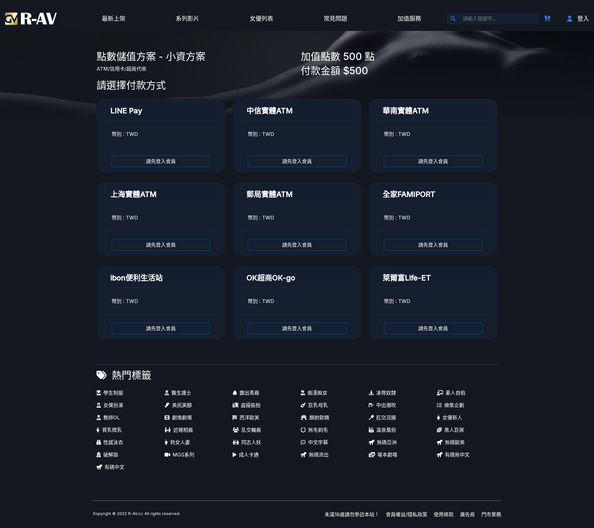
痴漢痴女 (317, 393)
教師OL (111, 417)
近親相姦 (183, 430)
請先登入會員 (161, 161)
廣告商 (467, 514)
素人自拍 (455, 393)
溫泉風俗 (386, 430)
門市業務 (491, 514)
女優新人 (452, 417)
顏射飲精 (319, 417)
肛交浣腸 (386, 417)
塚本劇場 (387, 455)
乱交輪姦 (251, 430)
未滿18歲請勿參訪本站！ (352, 514)
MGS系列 (183, 455)
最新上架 (113, 18)
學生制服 (113, 393)
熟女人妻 (180, 442)
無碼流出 (319, 455)
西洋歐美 (249, 417)
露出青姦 (249, 393)
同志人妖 (251, 442)
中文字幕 (318, 442)
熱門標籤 (131, 375)
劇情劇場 (182, 417)
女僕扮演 (113, 405)
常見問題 (335, 18)
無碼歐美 (455, 442)
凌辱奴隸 (386, 393)
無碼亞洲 (387, 442)
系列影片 (187, 18)
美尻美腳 (182, 405)
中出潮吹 (386, 405)
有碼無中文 (457, 455)
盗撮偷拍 (250, 405)
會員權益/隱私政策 (406, 514)
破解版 (110, 455)
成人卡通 (249, 455)
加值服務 (409, 18)
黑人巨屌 (454, 430)
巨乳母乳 (318, 405)
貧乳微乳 (112, 430)
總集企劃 (454, 405)
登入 (583, 18)
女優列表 (261, 18)
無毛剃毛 (318, 430)
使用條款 (444, 514)
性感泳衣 (113, 442)
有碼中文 (114, 467)
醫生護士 (181, 393)
